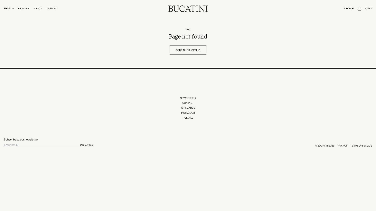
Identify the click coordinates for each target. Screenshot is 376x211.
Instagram (188, 112)
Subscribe (86, 144)
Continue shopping (188, 50)
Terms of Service (361, 145)
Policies (188, 117)
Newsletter (188, 98)
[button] (8, 8)
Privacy (342, 145)
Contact (188, 102)
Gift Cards (188, 107)
